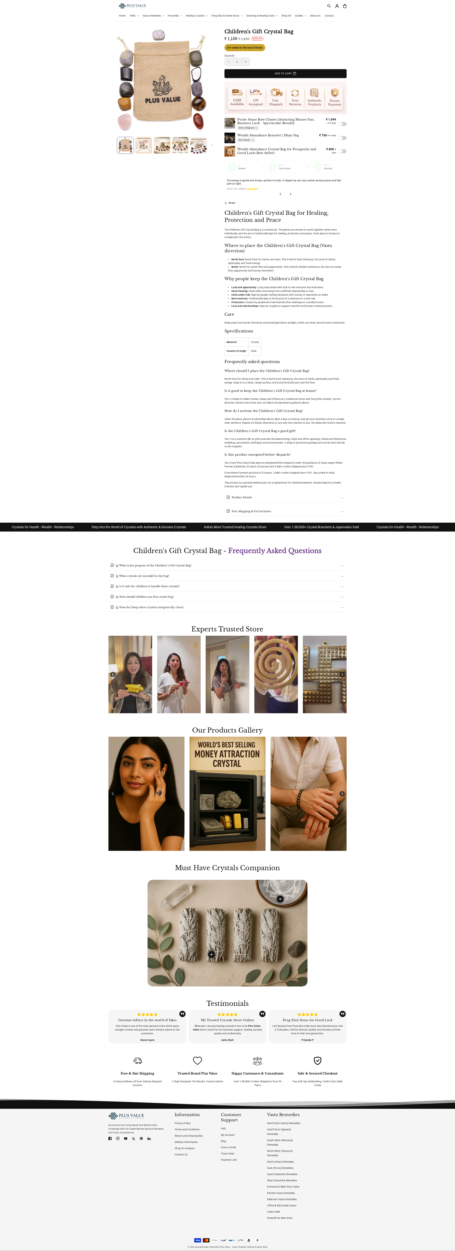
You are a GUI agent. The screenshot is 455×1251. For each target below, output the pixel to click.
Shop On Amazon (185, 1148)
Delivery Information (186, 1142)
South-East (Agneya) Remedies (279, 1131)
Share (232, 202)
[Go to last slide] (280, 194)
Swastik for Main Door (280, 1218)
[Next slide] (290, 194)
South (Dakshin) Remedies (282, 1174)
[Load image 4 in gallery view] (180, 145)
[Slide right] (212, 145)
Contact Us (181, 1154)
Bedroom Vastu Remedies (282, 1199)
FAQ (223, 1128)
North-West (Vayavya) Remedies (280, 1153)
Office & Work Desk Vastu (281, 1205)
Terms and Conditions (187, 1129)
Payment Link (229, 1159)
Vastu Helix (273, 1211)
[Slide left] (112, 145)
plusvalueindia (201, 1247)
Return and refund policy (189, 1135)
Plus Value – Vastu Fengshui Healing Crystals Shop (243, 1247)
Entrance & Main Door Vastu (283, 1186)
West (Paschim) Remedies (282, 1180)
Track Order (227, 1153)
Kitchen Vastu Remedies (281, 1193)
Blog (223, 1141)
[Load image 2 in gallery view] (143, 145)
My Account (228, 1134)
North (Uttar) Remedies (280, 1161)
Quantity (229, 55)
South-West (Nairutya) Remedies (280, 1142)
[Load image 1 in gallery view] (125, 145)
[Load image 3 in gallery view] (162, 145)
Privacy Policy (183, 1123)
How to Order (228, 1147)
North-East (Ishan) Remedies (283, 1123)
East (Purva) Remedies (280, 1168)
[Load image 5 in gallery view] (198, 145)
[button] (329, 6)
